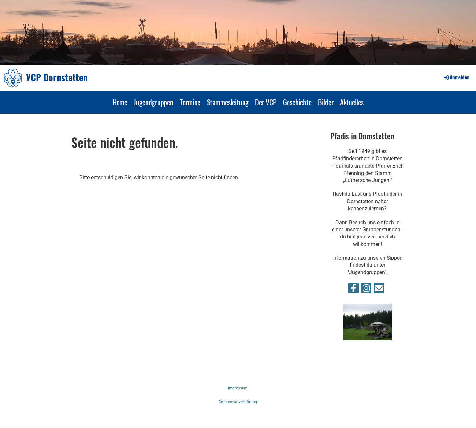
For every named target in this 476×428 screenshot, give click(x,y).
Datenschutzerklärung (238, 402)
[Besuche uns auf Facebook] (353, 289)
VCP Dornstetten (57, 77)
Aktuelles (352, 102)
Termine (190, 102)
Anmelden (460, 77)
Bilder (326, 102)
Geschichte (297, 102)
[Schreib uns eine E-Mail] (379, 289)
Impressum (238, 388)
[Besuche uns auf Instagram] (366, 289)
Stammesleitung (228, 102)
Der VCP (266, 102)
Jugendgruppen (153, 102)
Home (120, 102)
